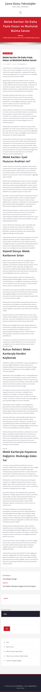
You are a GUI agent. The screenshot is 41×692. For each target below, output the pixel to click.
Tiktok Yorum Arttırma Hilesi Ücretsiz (17, 656)
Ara (5, 614)
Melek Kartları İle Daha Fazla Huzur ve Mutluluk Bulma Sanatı (21, 38)
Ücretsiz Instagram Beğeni (14, 661)
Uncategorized (22, 64)
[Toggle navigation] (20, 12)
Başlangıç (20, 35)
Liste (7, 642)
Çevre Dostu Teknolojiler (20, 3)
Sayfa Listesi (9, 647)
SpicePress (32, 686)
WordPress (19, 686)
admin (9, 64)
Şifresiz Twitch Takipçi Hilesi (14, 651)
